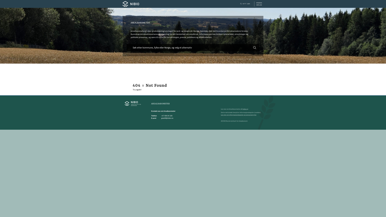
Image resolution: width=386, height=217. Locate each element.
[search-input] (193, 47)
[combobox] (193, 47)
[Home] (131, 4)
